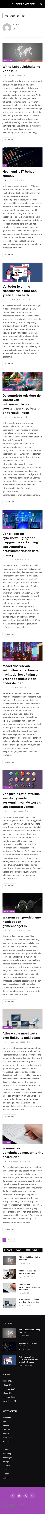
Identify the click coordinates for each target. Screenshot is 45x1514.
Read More (9, 140)
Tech (4, 1470)
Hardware (6, 1442)
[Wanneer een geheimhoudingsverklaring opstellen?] (22, 1134)
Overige (5, 1462)
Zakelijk (7, 1142)
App (4, 1421)
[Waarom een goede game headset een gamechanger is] (22, 903)
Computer (8, 389)
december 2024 (8, 1389)
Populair (8, 1250)
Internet (5, 1450)
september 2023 (9, 1401)
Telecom (6, 1474)
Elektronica (9, 911)
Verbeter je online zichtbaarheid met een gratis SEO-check (19, 291)
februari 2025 (8, 1385)
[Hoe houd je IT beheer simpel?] (22, 157)
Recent (19, 1250)
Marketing (8, 60)
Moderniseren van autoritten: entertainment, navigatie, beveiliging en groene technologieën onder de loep (22, 674)
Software (6, 1466)
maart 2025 (7, 1381)
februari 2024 (8, 1393)
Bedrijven (8, 527)
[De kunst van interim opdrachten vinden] (9, 1274)
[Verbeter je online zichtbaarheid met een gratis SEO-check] (22, 272)
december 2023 (8, 1397)
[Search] (41, 4)
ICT (5, 165)
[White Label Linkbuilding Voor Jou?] (22, 52)
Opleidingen (7, 1458)
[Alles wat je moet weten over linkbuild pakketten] (22, 1019)
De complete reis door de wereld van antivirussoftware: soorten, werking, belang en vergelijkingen (21, 404)
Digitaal (5, 1434)
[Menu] (4, 4)
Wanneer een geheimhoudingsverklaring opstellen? (23, 1152)
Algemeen (8, 660)
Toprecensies (32, 1250)
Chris (16, 24)
